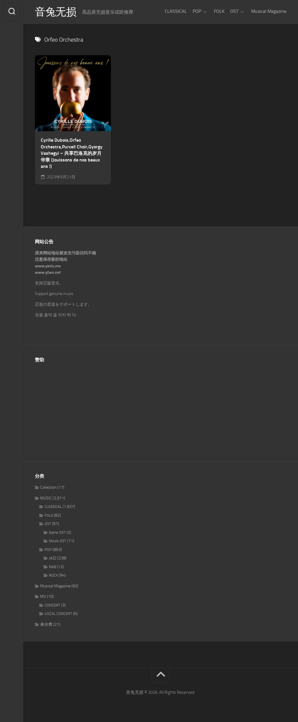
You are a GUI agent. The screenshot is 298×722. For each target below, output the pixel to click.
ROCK (53, 575)
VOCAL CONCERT (58, 613)
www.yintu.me (48, 266)
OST (234, 11)
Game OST (57, 532)
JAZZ (52, 558)
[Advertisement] (160, 408)
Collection (48, 487)
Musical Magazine (268, 11)
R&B (52, 567)
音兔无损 (55, 12)
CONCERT (52, 605)
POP (197, 11)
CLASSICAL (176, 11)
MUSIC (46, 498)
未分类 (46, 624)
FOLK (219, 11)
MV (43, 596)
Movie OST (57, 541)
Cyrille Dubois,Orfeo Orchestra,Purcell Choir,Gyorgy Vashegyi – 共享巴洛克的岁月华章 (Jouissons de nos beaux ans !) (71, 153)
